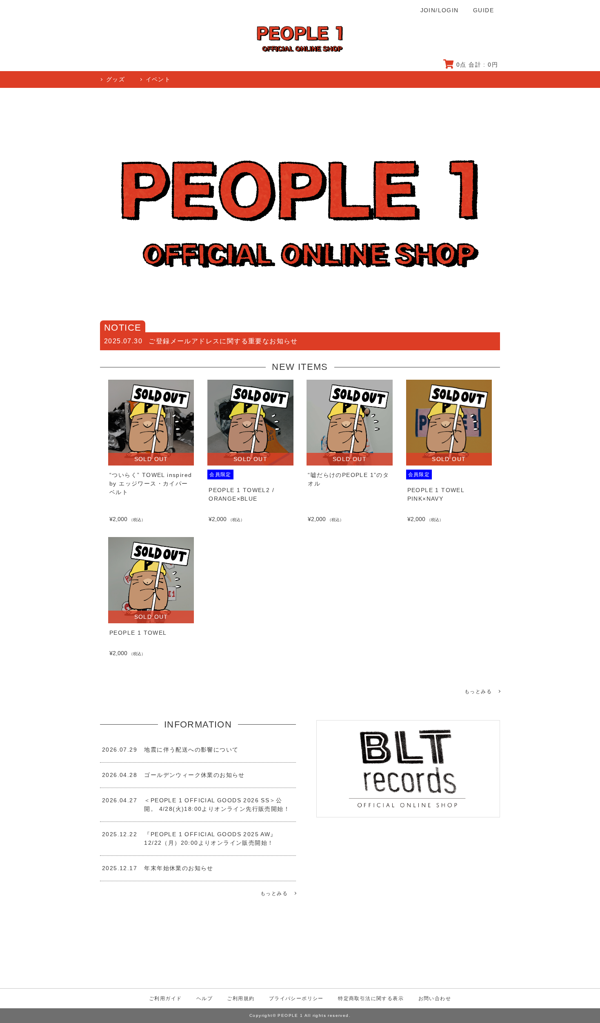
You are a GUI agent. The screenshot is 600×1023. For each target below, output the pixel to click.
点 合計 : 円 (477, 64)
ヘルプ (204, 998)
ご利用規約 (240, 998)
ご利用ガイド (165, 998)
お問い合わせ (434, 998)
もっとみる (478, 691)
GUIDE (483, 10)
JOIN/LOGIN (439, 10)
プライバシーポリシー (296, 998)
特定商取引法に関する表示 (371, 998)
